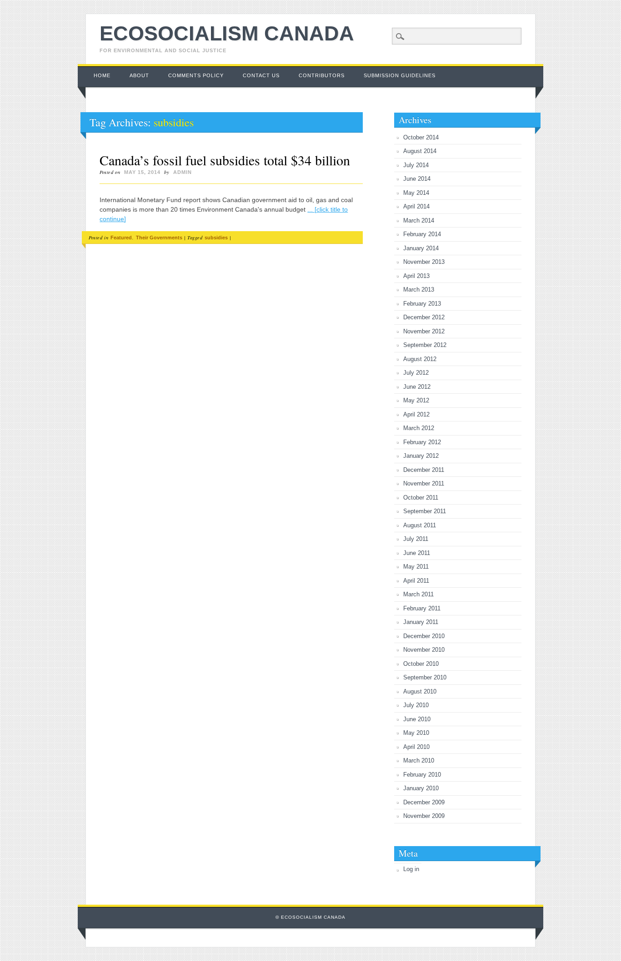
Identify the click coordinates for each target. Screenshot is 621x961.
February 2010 (422, 774)
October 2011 (420, 497)
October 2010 (421, 663)
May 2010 (416, 732)
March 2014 (418, 220)
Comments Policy (196, 75)
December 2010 (424, 636)
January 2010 (421, 788)
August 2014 (419, 151)
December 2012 (424, 317)
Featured (121, 237)
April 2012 (416, 414)
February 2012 (422, 442)
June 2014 (417, 178)
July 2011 (415, 538)
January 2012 (421, 455)
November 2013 (424, 261)
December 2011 (423, 469)
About (139, 75)
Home (102, 75)
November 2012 (424, 331)
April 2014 (416, 206)
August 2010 (419, 691)
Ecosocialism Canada (227, 33)
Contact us (261, 75)
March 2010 (418, 760)
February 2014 (422, 234)
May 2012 (416, 400)
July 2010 (416, 705)
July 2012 (416, 372)
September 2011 (424, 511)
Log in (411, 869)
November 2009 (424, 815)
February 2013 (422, 303)
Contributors (322, 75)
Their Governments (159, 237)
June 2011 (416, 553)
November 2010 (424, 649)
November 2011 (423, 483)
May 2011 (416, 566)
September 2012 (424, 345)
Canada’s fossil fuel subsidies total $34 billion (225, 160)
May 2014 (416, 192)
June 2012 (417, 386)
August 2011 (419, 525)
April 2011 (416, 580)
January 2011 (420, 622)
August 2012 (419, 359)
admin (182, 172)
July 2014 (416, 165)
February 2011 (422, 608)
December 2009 (424, 802)
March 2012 (418, 428)
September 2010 (424, 677)
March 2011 (418, 594)
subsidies (216, 237)
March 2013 (418, 289)
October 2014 (421, 137)
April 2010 (416, 746)
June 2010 (417, 719)
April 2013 (416, 275)
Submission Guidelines (400, 75)
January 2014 (421, 248)
